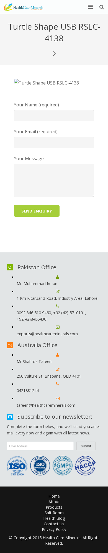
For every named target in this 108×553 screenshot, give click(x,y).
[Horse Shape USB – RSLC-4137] (54, 53)
